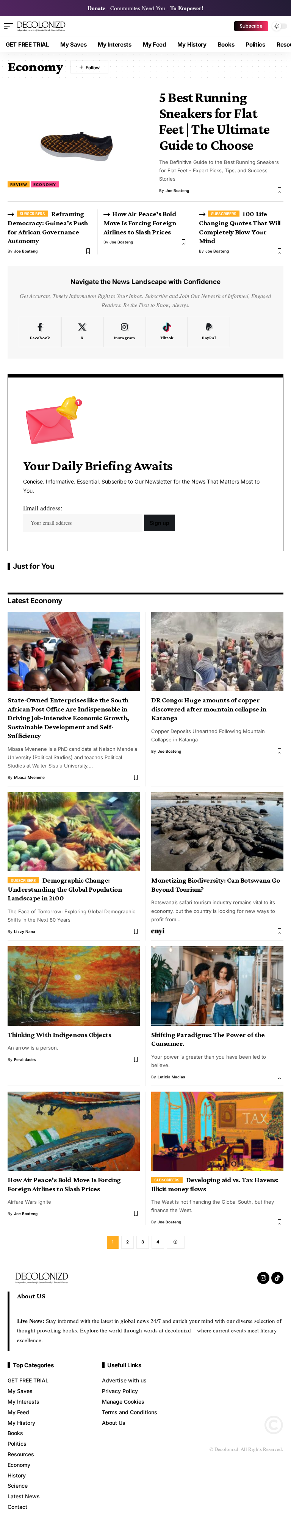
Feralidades (25, 1059)
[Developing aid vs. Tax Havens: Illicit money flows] (217, 1131)
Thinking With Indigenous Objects (59, 1035)
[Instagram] (124, 332)
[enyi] (157, 931)
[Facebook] (40, 332)
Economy (44, 184)
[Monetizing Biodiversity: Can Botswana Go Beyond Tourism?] (217, 831)
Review (18, 184)
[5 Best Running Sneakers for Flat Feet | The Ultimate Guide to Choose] (78, 138)
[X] (82, 332)
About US (31, 1296)
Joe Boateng (177, 190)
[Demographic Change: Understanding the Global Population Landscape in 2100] (74, 831)
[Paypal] (209, 332)
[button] (10, 26)
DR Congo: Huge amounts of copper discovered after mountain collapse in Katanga (208, 709)
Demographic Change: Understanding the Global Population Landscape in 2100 (65, 889)
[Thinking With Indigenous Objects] (74, 985)
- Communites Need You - (145, 8)
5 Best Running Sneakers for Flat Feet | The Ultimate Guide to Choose (214, 121)
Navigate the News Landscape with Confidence (145, 281)
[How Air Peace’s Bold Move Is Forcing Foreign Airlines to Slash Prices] (74, 1131)
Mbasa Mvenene (29, 777)
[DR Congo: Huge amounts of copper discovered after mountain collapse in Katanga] (217, 651)
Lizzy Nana (24, 931)
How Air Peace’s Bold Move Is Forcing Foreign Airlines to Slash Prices (139, 223)
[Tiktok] (167, 332)
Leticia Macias (171, 1077)
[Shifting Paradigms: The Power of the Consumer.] (217, 985)
